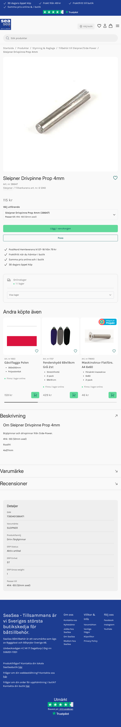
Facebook (109, 620)
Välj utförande (11, 206)
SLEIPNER (12, 527)
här (20, 667)
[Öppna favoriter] (99, 26)
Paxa (60, 237)
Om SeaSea (69, 636)
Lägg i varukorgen (60, 228)
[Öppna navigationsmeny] (117, 26)
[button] (60, 416)
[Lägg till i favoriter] (36, 351)
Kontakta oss (70, 620)
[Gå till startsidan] (5, 24)
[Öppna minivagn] (110, 26)
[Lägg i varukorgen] (35, 395)
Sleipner (8, 187)
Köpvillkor (89, 636)
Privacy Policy (91, 641)
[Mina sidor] (105, 25)
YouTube (108, 629)
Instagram (109, 624)
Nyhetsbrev (69, 624)
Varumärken (90, 624)
